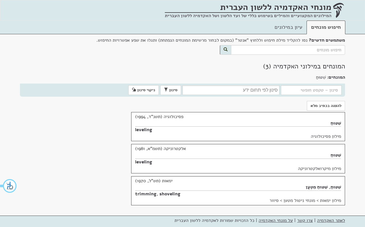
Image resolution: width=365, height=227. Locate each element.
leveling (143, 130)
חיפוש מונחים (326, 27)
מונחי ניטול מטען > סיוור (292, 200)
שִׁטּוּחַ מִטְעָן (317, 187)
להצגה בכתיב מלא (326, 105)
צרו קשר (305, 220)
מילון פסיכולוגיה (326, 136)
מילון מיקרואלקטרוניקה (319, 168)
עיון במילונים (288, 27)
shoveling (170, 194)
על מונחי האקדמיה (276, 220)
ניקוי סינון (145, 90)
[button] (8, 186)
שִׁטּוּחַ (335, 123)
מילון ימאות (330, 200)
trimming (146, 194)
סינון (172, 90)
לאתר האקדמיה (331, 220)
